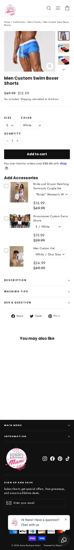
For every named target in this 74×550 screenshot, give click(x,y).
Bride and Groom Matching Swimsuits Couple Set (51, 186)
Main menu (13, 425)
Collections (19, 22)
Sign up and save (18, 482)
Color (26, 118)
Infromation (15, 436)
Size (8, 118)
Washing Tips (16, 291)
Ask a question (17, 302)
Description (15, 280)
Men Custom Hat (43, 248)
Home (7, 22)
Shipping (26, 99)
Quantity (12, 133)
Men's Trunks (34, 22)
